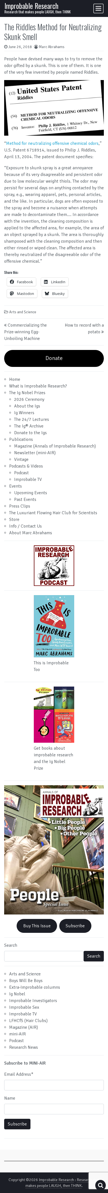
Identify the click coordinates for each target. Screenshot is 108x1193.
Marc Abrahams (52, 46)
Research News (23, 1047)
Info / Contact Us (25, 526)
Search (10, 945)
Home (14, 379)
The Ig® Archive (28, 426)
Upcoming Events (30, 493)
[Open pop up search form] (100, 1185)
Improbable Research (31, 6)
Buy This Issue (37, 926)
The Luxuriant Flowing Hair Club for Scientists (53, 513)
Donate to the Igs (30, 433)
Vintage (21, 459)
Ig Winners (24, 413)
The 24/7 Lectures (31, 419)
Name (9, 1098)
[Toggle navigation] (98, 8)
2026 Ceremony (29, 399)
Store (14, 519)
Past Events (25, 499)
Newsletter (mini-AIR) (35, 453)
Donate (54, 358)
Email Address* (18, 1074)
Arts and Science (22, 312)
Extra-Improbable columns (34, 987)
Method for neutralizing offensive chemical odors (52, 143)
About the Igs (27, 406)
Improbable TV (28, 479)
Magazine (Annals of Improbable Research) (55, 446)
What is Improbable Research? (38, 386)
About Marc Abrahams (30, 533)
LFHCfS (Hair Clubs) (28, 1020)
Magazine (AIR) (23, 1027)
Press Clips (19, 506)
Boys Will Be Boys (26, 980)
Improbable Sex (24, 1007)
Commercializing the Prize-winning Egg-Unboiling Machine (25, 331)
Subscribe (75, 926)
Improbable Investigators (33, 1000)
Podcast (21, 473)
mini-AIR (17, 1034)
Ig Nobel (17, 994)
